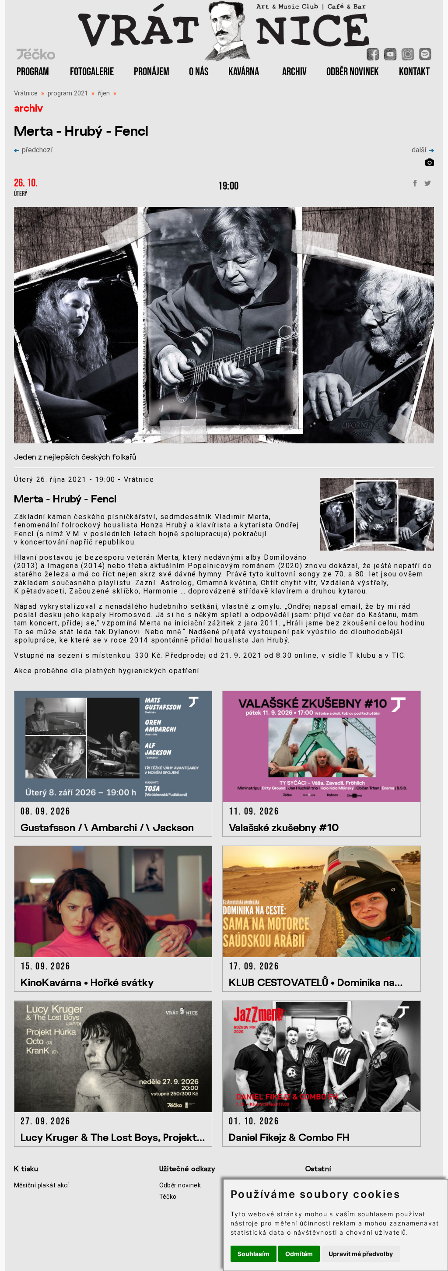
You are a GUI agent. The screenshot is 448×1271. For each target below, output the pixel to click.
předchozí (37, 150)
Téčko (168, 1196)
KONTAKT (414, 72)
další (419, 150)
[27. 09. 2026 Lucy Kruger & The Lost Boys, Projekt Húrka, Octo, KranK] (118, 1110)
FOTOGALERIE (92, 72)
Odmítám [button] (299, 1253)
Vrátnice (26, 93)
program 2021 (68, 93)
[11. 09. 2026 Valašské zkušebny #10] (325, 800)
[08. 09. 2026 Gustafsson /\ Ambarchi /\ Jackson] (118, 800)
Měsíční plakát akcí (41, 1185)
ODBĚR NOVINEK (352, 72)
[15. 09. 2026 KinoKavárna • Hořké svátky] (118, 955)
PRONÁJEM (151, 72)
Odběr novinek (180, 1185)
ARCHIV (294, 72)
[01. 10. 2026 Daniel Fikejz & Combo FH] (325, 1110)
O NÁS (199, 72)
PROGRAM (33, 72)
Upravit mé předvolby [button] (361, 1253)
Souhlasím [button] (254, 1253)
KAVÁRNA (243, 72)
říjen (104, 93)
